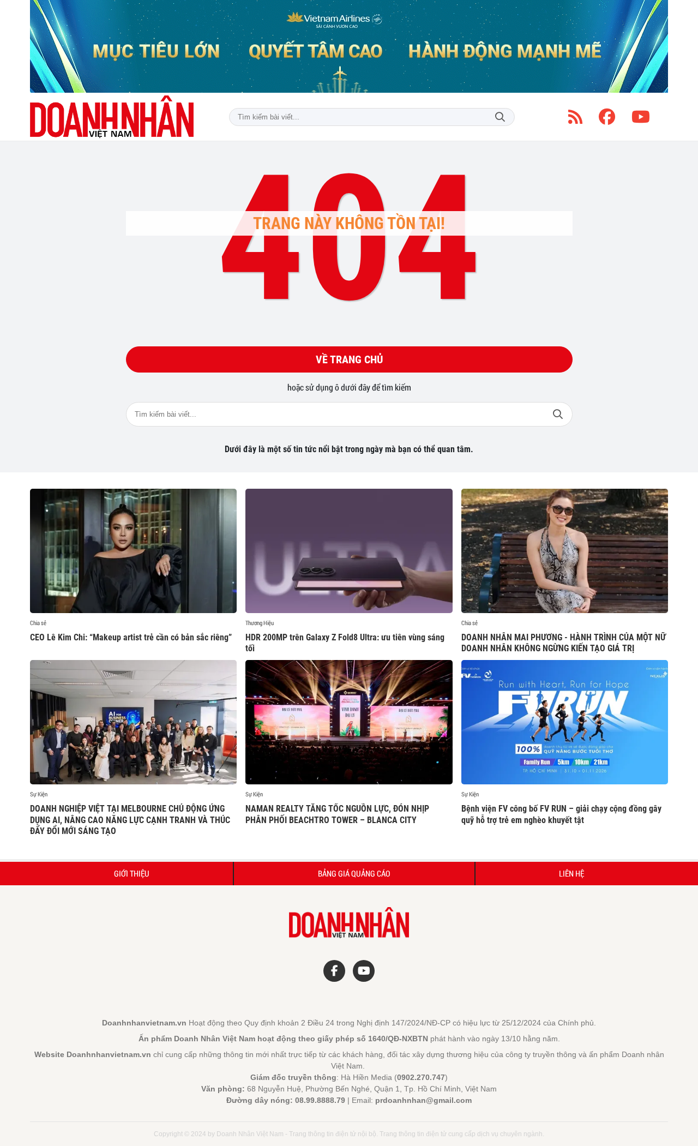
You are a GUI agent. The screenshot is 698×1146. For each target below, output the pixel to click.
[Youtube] (640, 117)
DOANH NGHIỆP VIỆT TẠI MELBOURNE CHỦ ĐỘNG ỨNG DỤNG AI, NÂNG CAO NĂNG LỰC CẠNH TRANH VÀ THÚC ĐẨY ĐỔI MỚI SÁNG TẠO (130, 820)
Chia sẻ (38, 623)
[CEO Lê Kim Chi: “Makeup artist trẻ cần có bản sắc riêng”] (133, 551)
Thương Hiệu (259, 623)
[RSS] (575, 117)
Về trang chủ (349, 359)
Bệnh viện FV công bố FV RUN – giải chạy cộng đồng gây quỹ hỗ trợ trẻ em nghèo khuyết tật (561, 814)
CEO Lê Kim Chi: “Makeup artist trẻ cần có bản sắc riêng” (131, 637)
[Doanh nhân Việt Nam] (112, 117)
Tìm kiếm (500, 117)
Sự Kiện (38, 794)
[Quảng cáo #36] (349, 46)
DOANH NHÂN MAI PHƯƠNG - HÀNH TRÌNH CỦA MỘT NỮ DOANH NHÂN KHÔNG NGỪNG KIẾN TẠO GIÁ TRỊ (563, 643)
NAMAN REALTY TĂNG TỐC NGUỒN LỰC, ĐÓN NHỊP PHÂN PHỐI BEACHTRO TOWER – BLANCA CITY (337, 814)
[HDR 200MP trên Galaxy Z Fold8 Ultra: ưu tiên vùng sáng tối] (348, 551)
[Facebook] (607, 117)
